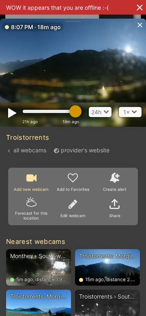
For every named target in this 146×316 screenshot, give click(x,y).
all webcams (29, 150)
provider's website (85, 150)
